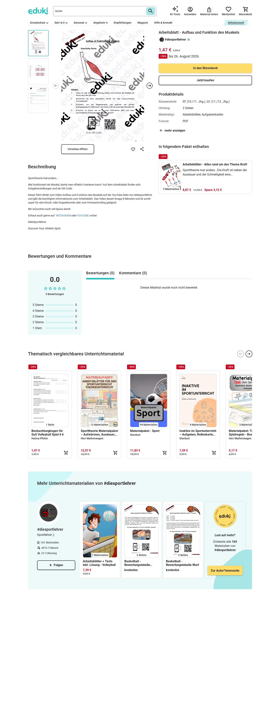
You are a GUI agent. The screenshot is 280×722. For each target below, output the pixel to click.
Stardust (135, 434)
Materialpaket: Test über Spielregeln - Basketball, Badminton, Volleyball (246, 432)
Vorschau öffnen (78, 149)
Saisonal (79, 22)
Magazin (143, 22)
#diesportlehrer (175, 39)
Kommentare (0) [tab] (133, 273)
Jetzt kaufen (205, 80)
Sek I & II (59, 22)
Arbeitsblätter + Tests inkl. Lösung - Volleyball (99, 563)
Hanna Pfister (39, 438)
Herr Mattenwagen (92, 438)
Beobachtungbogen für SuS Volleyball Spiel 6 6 (47, 432)
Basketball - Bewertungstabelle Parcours (137, 563)
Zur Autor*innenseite (225, 570)
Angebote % (100, 22)
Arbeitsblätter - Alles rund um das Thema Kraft (215, 164)
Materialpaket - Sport (144, 431)
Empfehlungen (122, 22)
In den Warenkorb (205, 68)
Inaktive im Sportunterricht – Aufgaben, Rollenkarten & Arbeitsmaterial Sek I (197, 432)
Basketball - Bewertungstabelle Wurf (182, 563)
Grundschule (37, 22)
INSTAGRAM (63, 215)
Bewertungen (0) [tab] (100, 273)
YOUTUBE (83, 215)
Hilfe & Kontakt (163, 22)
